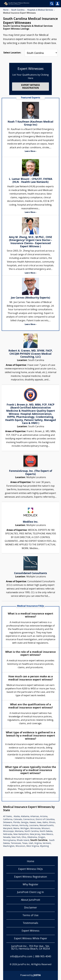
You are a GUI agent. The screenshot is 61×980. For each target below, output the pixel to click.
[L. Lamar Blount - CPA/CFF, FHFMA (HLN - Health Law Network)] (30, 167)
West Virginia (32, 846)
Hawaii (32, 822)
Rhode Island (23, 840)
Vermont (47, 843)
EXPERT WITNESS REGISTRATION (30, 86)
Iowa (39, 822)
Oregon (41, 837)
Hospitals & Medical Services (40, 9)
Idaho (45, 822)
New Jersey (35, 834)
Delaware (7, 822)
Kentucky (23, 825)
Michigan (24, 828)
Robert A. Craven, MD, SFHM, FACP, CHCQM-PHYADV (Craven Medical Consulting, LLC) (31, 354)
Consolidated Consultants (30, 573)
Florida (16, 822)
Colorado (17, 819)
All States (7, 816)
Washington (8, 846)
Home (6, 9)
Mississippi (8, 831)
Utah (31, 843)
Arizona (43, 816)
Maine (16, 828)
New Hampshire (21, 834)
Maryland (7, 828)
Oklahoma (32, 837)
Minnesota (35, 828)
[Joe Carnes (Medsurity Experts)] (30, 286)
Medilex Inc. (30, 522)
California (7, 819)
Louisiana (33, 825)
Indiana (6, 825)
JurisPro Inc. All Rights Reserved (34, 964)
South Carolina (18, 9)
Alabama (25, 816)
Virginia (38, 843)
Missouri (46, 828)
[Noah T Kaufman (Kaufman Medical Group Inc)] (30, 110)
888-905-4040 (43, 956)
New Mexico (47, 834)
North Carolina (32, 831)
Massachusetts (46, 825)
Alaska (17, 816)
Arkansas (34, 816)
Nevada (6, 837)
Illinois (52, 822)
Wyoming (44, 846)
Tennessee (16, 843)
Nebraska (7, 834)
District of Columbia (45, 819)
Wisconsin (20, 846)
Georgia (24, 822)
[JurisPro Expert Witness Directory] (23, 3)
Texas (25, 843)
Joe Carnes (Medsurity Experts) (30, 298)
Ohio (24, 837)
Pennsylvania (9, 840)
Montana (19, 831)
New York (15, 837)
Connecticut (28, 819)
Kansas (14, 825)
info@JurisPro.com (21, 956)
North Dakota (46, 831)
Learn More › (30, 151)
